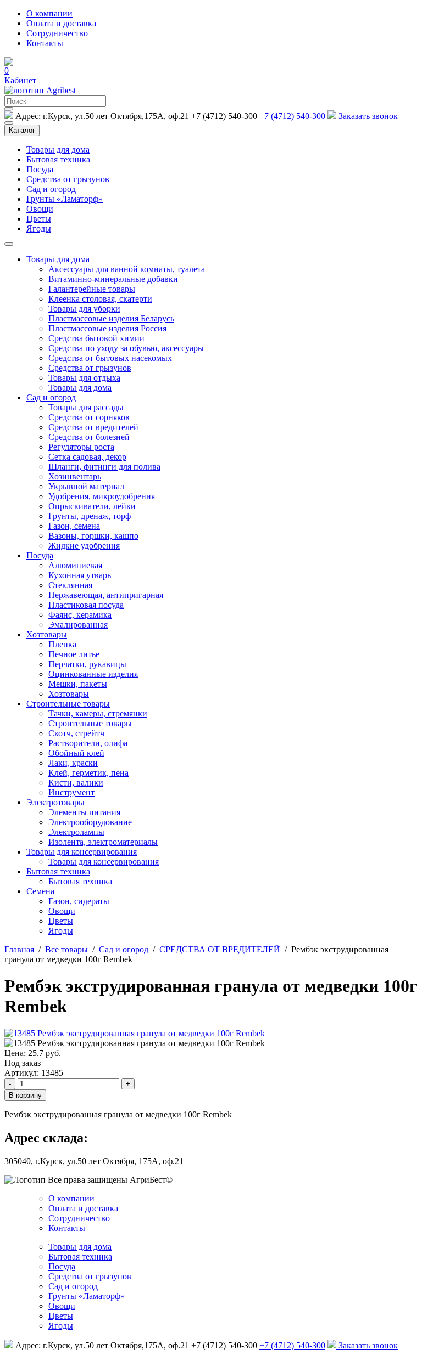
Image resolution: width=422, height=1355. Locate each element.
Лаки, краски (73, 762)
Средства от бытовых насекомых (110, 358)
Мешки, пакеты (77, 683)
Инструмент (71, 792)
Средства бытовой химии (96, 338)
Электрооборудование (90, 822)
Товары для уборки (84, 308)
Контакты (44, 43)
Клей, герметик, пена (88, 772)
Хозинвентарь (74, 476)
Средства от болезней (89, 437)
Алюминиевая (75, 565)
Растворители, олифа (87, 743)
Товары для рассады (86, 407)
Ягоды (38, 228)
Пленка (62, 644)
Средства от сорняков (89, 417)
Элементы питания (84, 812)
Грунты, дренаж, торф (89, 516)
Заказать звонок (368, 116)
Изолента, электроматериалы (103, 841)
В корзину (25, 1095)
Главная (19, 949)
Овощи (39, 208)
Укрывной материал (86, 486)
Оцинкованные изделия (93, 674)
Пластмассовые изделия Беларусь (111, 318)
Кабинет (20, 80)
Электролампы (76, 832)
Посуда (39, 169)
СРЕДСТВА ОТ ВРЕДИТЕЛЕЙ (219, 949)
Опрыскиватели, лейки (92, 506)
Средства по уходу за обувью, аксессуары (126, 348)
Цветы (38, 218)
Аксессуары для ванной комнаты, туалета (126, 269)
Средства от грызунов (67, 179)
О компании (49, 13)
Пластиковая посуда (86, 604)
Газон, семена (74, 525)
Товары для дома (58, 149)
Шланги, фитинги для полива (104, 466)
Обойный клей (76, 753)
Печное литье (73, 654)
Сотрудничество (57, 33)
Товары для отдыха (84, 377)
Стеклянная (70, 585)
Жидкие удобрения (84, 545)
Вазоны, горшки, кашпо (93, 535)
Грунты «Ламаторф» (64, 199)
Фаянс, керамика (80, 614)
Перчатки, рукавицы (87, 664)
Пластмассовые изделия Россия (107, 328)
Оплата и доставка (61, 23)
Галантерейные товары (91, 288)
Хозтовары (46, 634)
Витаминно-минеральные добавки (113, 279)
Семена (40, 891)
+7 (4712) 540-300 (292, 116)
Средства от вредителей (93, 427)
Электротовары (55, 802)
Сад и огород (51, 189)
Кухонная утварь (79, 575)
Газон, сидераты (78, 901)
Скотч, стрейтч (76, 733)
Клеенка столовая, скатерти (100, 298)
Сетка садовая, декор (87, 456)
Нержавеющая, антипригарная (105, 595)
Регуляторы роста (81, 446)
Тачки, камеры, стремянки (97, 713)
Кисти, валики (75, 782)
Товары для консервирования (81, 851)
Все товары (66, 949)
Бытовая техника (58, 159)
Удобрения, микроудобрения (101, 496)
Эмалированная (78, 624)
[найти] (8, 108)
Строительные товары (68, 703)
